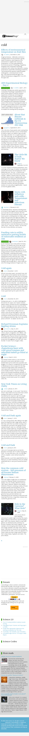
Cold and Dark (8, 445)
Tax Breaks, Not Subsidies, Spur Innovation (14, 631)
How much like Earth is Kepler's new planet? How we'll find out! (13, 694)
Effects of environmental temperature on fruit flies (13, 51)
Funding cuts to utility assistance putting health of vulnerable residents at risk (13, 235)
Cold (3, 296)
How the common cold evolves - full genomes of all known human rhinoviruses (13, 471)
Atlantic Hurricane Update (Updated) (11, 656)
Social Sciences (6, 88)
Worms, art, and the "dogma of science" (12, 675)
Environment (5, 241)
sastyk (5, 388)
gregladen (6, 128)
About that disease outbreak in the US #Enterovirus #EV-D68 (21, 119)
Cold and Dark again (11, 415)
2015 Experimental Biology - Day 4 (14, 84)
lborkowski (15, 241)
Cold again (6, 268)
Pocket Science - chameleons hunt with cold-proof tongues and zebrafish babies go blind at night (14, 350)
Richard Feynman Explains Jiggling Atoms (14, 325)
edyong (6, 357)
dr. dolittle (6, 54)
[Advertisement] (14, 17)
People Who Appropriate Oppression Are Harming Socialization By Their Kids (13, 629)
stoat (5, 271)
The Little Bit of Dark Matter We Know (21, 157)
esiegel (19, 163)
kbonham (6, 207)
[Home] (10, 36)
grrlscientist (7, 329)
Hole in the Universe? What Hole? (20, 506)
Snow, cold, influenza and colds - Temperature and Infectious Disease (21, 198)
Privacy (3, 722)
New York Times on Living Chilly (14, 385)
